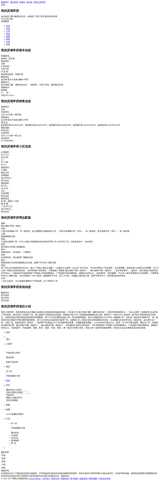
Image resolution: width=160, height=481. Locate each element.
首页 (8, 26)
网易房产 (5, 2)
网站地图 (93, 479)
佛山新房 (14, 2)
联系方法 (56, 479)
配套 (8, 39)
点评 (8, 42)
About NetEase (35, 479)
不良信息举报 (104, 479)
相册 (8, 36)
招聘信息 (65, 479)
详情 (8, 28)
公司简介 (46, 479)
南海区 (22, 2)
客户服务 (74, 479)
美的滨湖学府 (40, 2)
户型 (8, 31)
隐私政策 (84, 479)
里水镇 (29, 2)
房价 (8, 34)
